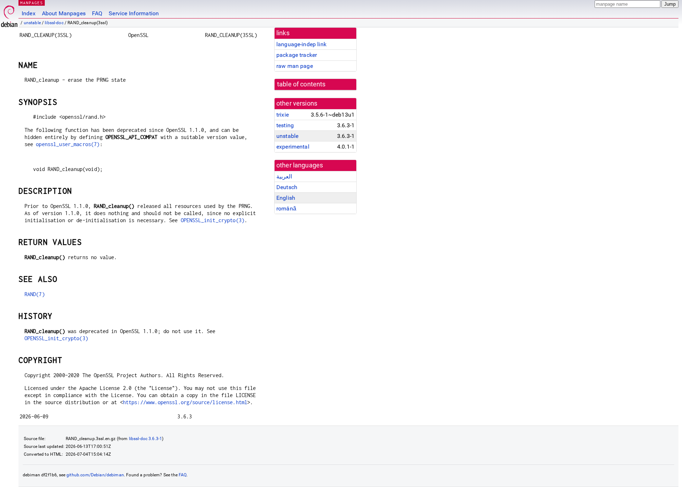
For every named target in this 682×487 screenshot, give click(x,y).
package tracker (296, 55)
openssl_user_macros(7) (67, 144)
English (285, 197)
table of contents (301, 84)
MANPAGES (31, 2)
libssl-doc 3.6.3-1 (145, 438)
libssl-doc (54, 22)
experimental (292, 146)
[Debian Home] (9, 14)
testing (285, 125)
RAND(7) (35, 294)
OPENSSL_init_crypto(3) (212, 220)
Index (29, 13)
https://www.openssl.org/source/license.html (185, 402)
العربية (284, 176)
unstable (32, 22)
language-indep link (301, 44)
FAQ (97, 13)
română (286, 208)
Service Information (134, 13)
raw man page (294, 66)
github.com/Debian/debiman (95, 474)
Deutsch (286, 187)
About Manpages (64, 13)
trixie (282, 114)
